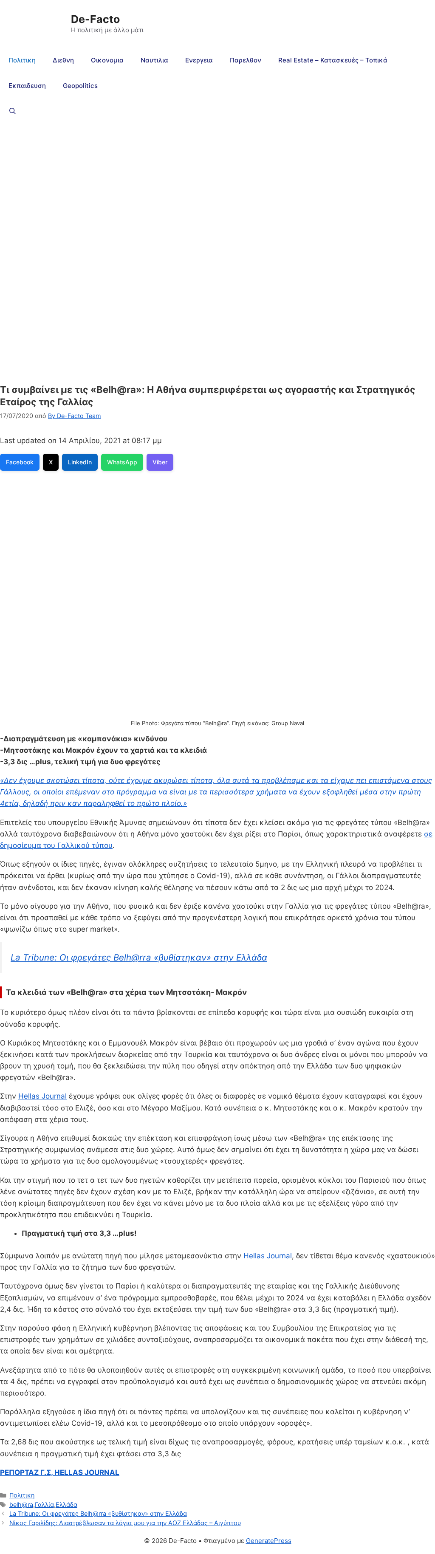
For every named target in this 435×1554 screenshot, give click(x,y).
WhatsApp (122, 462)
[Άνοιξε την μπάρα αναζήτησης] (12, 111)
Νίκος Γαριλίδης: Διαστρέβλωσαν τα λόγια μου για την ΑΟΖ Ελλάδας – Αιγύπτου (125, 1522)
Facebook (20, 462)
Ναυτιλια (154, 60)
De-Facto (95, 19)
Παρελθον (245, 60)
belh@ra (21, 1504)
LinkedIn (80, 462)
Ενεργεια (199, 60)
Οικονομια (107, 60)
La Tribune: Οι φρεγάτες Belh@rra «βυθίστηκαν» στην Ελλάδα (139, 957)
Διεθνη (63, 60)
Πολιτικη (22, 60)
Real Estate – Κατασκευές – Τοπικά (332, 60)
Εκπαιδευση (27, 86)
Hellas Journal (42, 1096)
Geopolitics (80, 86)
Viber (160, 462)
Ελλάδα (66, 1504)
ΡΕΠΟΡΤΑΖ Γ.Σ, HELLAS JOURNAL (59, 1472)
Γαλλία (44, 1504)
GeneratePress (268, 1541)
